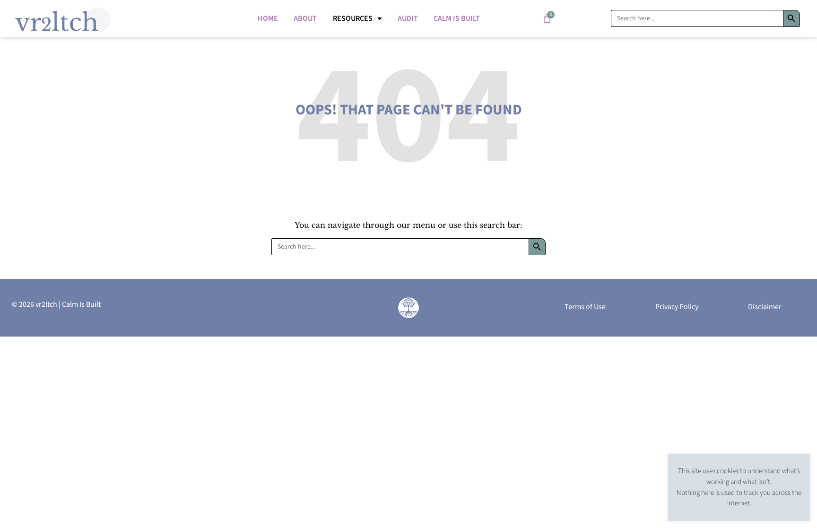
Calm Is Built (457, 18)
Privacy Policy (676, 307)
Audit (408, 18)
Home (268, 18)
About (305, 18)
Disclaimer (765, 307)
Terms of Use (585, 307)
